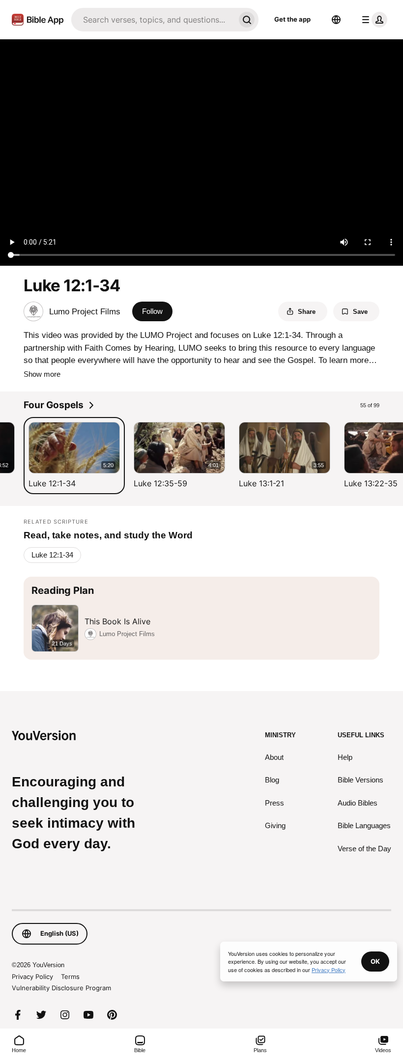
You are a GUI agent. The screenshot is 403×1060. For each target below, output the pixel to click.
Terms (70, 976)
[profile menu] (372, 19)
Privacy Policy (32, 976)
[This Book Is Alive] (201, 618)
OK (375, 961)
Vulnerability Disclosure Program (61, 988)
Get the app (292, 19)
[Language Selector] (336, 19)
